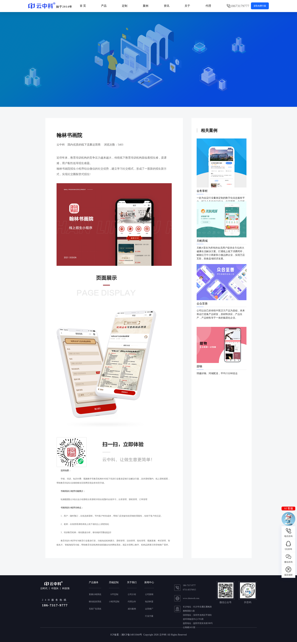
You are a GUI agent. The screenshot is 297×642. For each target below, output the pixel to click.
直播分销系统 (95, 594)
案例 (145, 5)
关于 (187, 5)
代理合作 (132, 602)
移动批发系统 (95, 602)
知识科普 (149, 602)
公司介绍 (132, 594)
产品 (104, 5)
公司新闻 (149, 594)
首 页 (83, 5)
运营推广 (149, 609)
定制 (124, 5)
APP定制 (114, 594)
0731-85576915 (189, 589)
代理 (208, 5)
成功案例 (132, 609)
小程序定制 (114, 602)
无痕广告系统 (95, 609)
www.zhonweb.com (191, 598)
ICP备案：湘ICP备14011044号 (126, 635)
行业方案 (149, 616)
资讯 (166, 5)
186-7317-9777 (189, 585)
